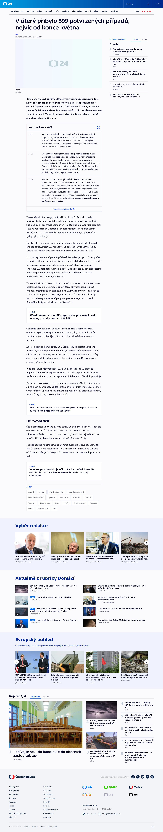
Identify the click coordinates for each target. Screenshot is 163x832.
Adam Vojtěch (43, 508)
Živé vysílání (14, 790)
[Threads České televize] (152, 777)
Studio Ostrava (49, 798)
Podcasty (115, 11)
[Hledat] (148, 4)
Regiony (65, 11)
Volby (39, 11)
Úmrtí (57, 503)
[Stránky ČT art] (108, 794)
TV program (14, 786)
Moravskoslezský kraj (76, 492)
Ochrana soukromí (38, 827)
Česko (30, 508)
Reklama (47, 790)
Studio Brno (48, 794)
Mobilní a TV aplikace (17, 813)
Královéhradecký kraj (36, 497)
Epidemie (52, 497)
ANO (54, 508)
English (26, 827)
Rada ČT (46, 802)
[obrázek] (58, 63)
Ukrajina (30, 11)
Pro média (47, 786)
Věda (96, 11)
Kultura (105, 11)
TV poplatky (14, 794)
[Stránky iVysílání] (136, 787)
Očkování (76, 497)
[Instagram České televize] (133, 777)
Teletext (12, 798)
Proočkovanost (79, 503)
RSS (152, 827)
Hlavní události (17, 11)
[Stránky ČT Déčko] (86, 794)
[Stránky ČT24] (87, 787)
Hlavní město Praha (56, 492)
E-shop (12, 809)
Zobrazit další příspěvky (62, 209)
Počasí (88, 11)
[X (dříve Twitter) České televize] (147, 777)
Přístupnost (52, 827)
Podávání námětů (50, 809)
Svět (57, 11)
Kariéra (46, 806)
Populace (93, 503)
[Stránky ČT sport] (110, 787)
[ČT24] (7, 3)
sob (16, 34)
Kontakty (47, 817)
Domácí (48, 11)
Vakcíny (66, 503)
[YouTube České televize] (143, 777)
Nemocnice (64, 497)
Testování (31, 503)
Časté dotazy (48, 813)
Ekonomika (77, 11)
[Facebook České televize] (138, 777)
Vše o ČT (12, 817)
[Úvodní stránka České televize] (22, 777)
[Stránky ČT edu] (133, 794)
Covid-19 (88, 497)
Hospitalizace (45, 503)
